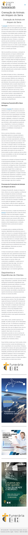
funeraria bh (8, 7)
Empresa (3, 212)
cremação (4, 25)
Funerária (9, 109)
